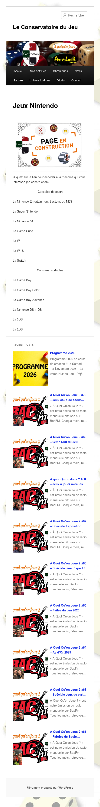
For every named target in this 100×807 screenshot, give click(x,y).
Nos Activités (38, 71)
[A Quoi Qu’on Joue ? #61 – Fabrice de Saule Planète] (30, 747)
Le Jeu (18, 80)
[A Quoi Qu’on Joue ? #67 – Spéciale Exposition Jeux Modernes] (30, 537)
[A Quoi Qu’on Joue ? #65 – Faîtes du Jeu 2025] (30, 621)
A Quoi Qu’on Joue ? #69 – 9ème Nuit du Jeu (68, 439)
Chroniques (60, 71)
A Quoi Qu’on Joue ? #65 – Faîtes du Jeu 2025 (68, 607)
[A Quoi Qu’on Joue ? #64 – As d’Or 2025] (30, 663)
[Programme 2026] (30, 368)
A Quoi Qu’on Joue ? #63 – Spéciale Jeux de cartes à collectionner (68, 692)
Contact (76, 80)
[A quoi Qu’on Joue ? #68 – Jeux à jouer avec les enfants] (30, 495)
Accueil (18, 71)
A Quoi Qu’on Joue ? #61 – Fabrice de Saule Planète (68, 734)
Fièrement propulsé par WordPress (50, 787)
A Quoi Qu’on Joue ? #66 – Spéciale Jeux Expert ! (68, 565)
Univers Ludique (40, 80)
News (78, 71)
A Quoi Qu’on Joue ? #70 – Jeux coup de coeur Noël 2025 (68, 397)
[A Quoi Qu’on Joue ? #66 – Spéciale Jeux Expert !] (30, 579)
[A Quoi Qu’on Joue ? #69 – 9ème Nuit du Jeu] (30, 453)
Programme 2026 (62, 352)
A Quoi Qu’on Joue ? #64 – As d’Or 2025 (68, 649)
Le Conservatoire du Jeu (45, 27)
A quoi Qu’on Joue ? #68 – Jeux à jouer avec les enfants (68, 481)
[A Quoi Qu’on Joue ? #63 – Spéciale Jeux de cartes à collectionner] (30, 705)
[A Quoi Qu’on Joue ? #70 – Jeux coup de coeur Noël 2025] (30, 410)
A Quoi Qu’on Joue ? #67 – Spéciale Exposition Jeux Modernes (68, 523)
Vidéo (61, 80)
